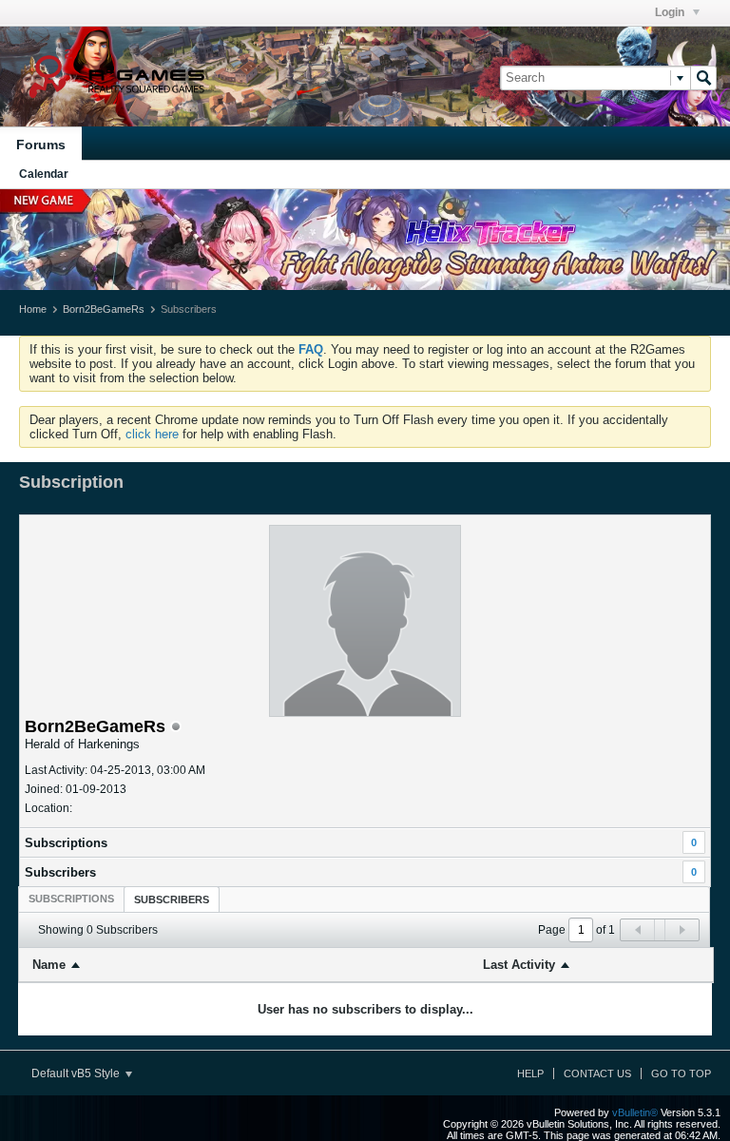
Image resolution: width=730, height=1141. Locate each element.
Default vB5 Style (77, 1073)
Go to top (681, 1073)
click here (152, 434)
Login (671, 12)
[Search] (703, 78)
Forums (41, 144)
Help (530, 1073)
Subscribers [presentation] (171, 899)
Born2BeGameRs (103, 309)
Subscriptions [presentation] (71, 898)
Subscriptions (66, 843)
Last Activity (519, 964)
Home (33, 309)
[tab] (71, 898)
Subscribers (60, 872)
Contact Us (597, 1073)
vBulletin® (635, 1112)
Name (49, 964)
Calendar (43, 174)
